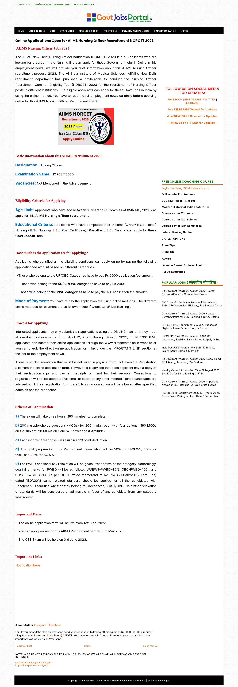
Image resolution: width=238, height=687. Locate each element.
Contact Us (23, 4)
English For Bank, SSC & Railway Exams (185, 188)
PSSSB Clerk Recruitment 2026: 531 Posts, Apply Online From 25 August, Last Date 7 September (191, 394)
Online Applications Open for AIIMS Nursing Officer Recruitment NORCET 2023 (84, 40)
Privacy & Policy (84, 4)
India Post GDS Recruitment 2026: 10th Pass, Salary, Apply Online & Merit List (188, 349)
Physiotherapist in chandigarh (31, 665)
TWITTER (209, 99)
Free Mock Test (89, 31)
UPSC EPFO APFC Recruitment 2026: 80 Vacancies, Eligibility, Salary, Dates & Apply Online (191, 338)
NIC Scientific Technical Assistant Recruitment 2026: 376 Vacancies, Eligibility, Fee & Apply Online (192, 304)
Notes (185, 31)
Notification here (27, 565)
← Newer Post (24, 645)
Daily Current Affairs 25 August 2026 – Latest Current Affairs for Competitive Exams (188, 292)
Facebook (55, 625)
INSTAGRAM (192, 99)
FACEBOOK (175, 99)
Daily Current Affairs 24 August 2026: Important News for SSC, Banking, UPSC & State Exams (190, 383)
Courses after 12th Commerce (182, 225)
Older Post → (150, 645)
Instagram (40, 625)
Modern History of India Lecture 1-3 (185, 207)
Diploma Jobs (62, 4)
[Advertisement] (85, 595)
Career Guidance (165, 31)
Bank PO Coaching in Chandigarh (33, 662)
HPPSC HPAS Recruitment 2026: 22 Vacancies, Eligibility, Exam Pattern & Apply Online (190, 326)
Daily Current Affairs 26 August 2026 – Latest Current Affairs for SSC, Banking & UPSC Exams (190, 315)
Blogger (166, 680)
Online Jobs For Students (178, 194)
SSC (52, 31)
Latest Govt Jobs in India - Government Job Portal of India (113, 680)
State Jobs (67, 31)
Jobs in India (37, 31)
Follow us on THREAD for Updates (192, 122)
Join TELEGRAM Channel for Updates (192, 109)
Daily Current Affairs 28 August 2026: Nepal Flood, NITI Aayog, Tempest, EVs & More (191, 360)
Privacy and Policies (135, 31)
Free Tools (110, 31)
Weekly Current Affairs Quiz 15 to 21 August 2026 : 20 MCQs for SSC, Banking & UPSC (191, 372)
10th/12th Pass (42, 4)
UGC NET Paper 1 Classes (178, 200)
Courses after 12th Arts (177, 213)
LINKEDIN (192, 102)
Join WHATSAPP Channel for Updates (192, 116)
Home (20, 31)
